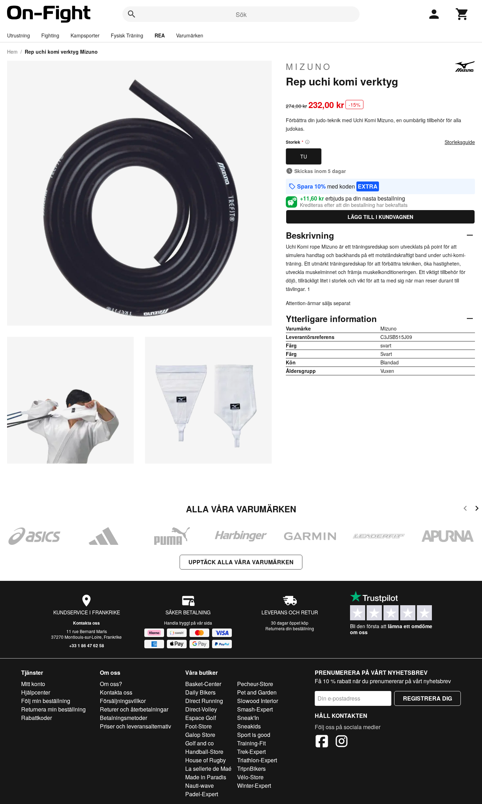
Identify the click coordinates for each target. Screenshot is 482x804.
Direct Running (204, 701)
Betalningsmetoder (123, 718)
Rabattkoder (36, 718)
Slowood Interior (257, 701)
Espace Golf (200, 718)
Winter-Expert (254, 785)
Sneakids (249, 726)
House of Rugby (205, 760)
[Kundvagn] (462, 14)
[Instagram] (342, 742)
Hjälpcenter (35, 692)
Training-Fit (251, 743)
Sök (241, 14)
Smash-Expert (255, 709)
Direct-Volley (201, 709)
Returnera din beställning (289, 628)
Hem (12, 51)
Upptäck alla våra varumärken (241, 562)
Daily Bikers (200, 692)
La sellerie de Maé (208, 768)
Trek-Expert (251, 752)
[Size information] (307, 141)
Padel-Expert (201, 794)
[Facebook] (322, 742)
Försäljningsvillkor (123, 701)
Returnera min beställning (53, 709)
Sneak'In (248, 718)
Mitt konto (33, 684)
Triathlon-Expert (257, 760)
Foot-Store (198, 726)
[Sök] (132, 14)
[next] (477, 509)
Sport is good (253, 735)
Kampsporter (85, 35)
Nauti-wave (199, 785)
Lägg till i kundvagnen (380, 216)
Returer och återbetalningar (134, 709)
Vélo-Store (250, 777)
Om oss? (111, 684)
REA (160, 35)
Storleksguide (460, 141)
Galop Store (200, 735)
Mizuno (309, 66)
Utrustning (18, 35)
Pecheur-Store (255, 684)
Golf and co (199, 743)
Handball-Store (204, 752)
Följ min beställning (45, 701)
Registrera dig (427, 698)
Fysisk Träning (127, 35)
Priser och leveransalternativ (135, 726)
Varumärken (189, 35)
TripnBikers (251, 768)
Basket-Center (203, 684)
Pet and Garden (257, 692)
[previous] (465, 509)
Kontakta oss (86, 623)
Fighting (50, 35)
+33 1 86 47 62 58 (86, 645)
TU (303, 156)
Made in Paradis (205, 777)
